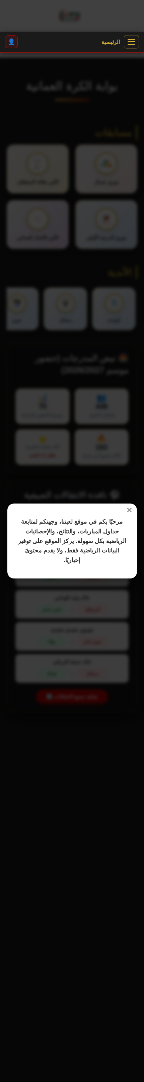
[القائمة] (131, 42)
